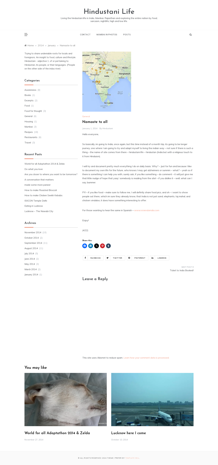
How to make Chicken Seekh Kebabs (43, 195)
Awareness (30, 90)
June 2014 (29, 258)
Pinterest (140, 258)
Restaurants (30, 137)
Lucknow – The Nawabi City (38, 211)
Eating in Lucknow (33, 205)
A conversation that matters (39, 179)
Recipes (28, 132)
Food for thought (33, 111)
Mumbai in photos (107, 34)
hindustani (107, 128)
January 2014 (31, 274)
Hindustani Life (109, 12)
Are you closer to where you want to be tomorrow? (50, 174)
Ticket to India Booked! (182, 270)
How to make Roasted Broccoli (40, 190)
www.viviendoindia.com (146, 210)
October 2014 (31, 237)
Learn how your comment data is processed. (146, 357)
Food (27, 105)
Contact (85, 34)
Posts (127, 34)
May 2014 (29, 264)
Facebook (95, 258)
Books (27, 95)
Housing (28, 121)
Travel (27, 142)
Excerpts (29, 100)
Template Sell (132, 458)
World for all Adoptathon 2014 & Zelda (44, 163)
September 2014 (33, 243)
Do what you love (33, 169)
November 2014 (32, 232)
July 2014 (29, 253)
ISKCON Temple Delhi (35, 200)
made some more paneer (37, 184)
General (86, 116)
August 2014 (31, 248)
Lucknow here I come (128, 433)
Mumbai (28, 126)
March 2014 (30, 269)
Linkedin (162, 258)
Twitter (117, 258)
